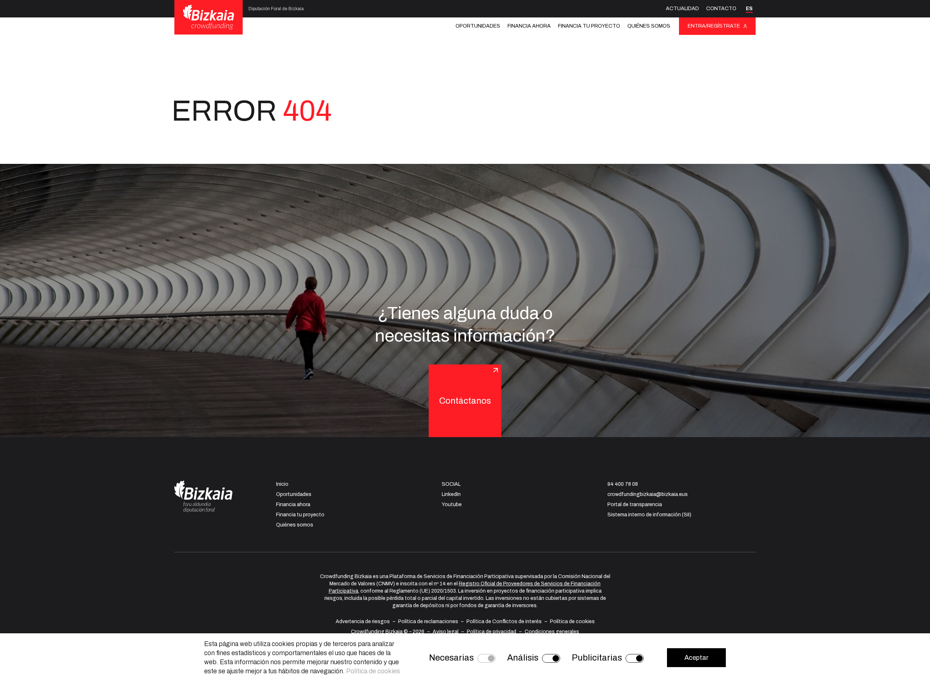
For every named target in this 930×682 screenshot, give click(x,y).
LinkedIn (451, 494)
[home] (208, 17)
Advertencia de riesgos (363, 621)
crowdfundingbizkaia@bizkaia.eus (647, 494)
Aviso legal (445, 631)
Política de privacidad (491, 631)
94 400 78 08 (622, 484)
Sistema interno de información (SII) (649, 514)
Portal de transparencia (634, 504)
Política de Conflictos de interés (504, 621)
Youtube (452, 504)
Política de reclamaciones (428, 621)
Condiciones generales (552, 631)
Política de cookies (572, 621)
